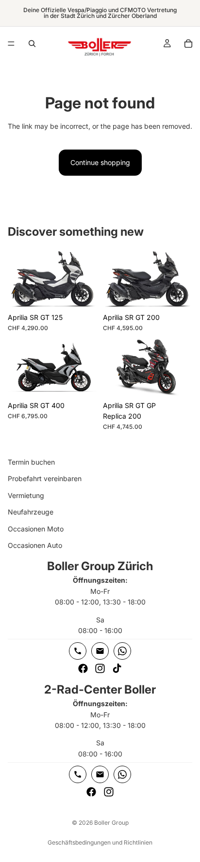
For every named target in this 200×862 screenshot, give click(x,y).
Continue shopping (100, 162)
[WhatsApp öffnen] (122, 651)
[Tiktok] (117, 669)
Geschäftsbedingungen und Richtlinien (100, 842)
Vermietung (26, 495)
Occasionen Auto (35, 545)
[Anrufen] (77, 651)
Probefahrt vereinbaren (45, 479)
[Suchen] (32, 43)
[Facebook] (83, 669)
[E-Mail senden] (100, 651)
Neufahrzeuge (30, 512)
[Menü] (11, 43)
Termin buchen (31, 462)
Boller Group (111, 822)
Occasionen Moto (36, 529)
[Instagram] (100, 669)
